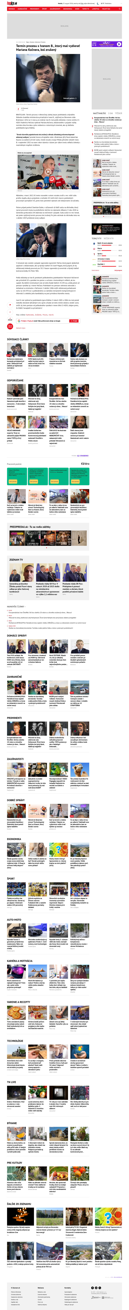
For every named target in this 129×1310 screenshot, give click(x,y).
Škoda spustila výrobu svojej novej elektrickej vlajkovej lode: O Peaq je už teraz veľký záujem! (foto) (16, 863)
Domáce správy (17, 635)
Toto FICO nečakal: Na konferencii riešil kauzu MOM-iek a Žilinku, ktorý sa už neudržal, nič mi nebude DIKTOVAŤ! (16, 659)
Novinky (51, 948)
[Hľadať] (119, 9)
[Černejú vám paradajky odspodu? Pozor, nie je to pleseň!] (79, 1173)
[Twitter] (99, 1288)
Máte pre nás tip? (69, 1305)
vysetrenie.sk (31, 790)
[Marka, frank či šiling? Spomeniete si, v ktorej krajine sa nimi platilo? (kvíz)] (58, 850)
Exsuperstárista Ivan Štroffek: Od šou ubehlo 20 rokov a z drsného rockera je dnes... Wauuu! (40, 612)
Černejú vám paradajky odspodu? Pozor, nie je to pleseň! (79, 1184)
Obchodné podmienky (44, 1297)
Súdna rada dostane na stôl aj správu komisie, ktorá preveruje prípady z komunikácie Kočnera (79, 362)
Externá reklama (42, 1294)
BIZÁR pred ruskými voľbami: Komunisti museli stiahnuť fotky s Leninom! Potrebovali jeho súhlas (57, 701)
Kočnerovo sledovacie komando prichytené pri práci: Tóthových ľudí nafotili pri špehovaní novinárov (15, 363)
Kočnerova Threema (40, 42)
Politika (51, 366)
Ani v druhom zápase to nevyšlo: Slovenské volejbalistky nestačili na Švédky (79, 901)
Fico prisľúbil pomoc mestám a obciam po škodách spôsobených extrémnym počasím (78, 658)
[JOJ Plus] (94, 265)
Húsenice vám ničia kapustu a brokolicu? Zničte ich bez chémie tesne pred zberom (15, 1185)
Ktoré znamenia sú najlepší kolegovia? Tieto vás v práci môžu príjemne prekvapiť (16, 984)
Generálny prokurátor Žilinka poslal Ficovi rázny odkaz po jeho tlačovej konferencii (20, 587)
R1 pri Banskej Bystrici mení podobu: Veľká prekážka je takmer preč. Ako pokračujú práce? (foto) (79, 863)
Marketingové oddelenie (71, 1302)
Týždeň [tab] (118, 113)
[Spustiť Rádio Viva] (106, 43)
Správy (11, 594)
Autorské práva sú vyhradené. (99, 1293)
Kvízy (77, 9)
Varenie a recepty (18, 1002)
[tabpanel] (107, 136)
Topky (27, 42)
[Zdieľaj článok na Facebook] (10, 312)
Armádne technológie (12, 1070)
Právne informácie (16, 1292)
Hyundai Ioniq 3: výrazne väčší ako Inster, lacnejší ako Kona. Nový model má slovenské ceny (58, 942)
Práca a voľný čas (32, 989)
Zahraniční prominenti (76, 746)
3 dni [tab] (110, 113)
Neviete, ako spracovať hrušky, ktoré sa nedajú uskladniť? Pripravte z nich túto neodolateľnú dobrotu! (57, 1187)
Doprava (72, 948)
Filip (82, 3)
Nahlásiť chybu (20, 328)
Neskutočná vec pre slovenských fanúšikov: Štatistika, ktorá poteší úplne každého (78, 508)
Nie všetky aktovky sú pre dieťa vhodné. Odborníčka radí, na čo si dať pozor (79, 1104)
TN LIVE (11, 1082)
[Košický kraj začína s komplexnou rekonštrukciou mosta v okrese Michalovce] (79, 930)
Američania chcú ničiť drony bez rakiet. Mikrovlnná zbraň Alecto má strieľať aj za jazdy (16, 1064)
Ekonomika (67, 9)
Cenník (40, 1299)
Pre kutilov (14, 1162)
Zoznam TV (16, 559)
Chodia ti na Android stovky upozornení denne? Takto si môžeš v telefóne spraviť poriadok (79, 1064)
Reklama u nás (42, 1292)
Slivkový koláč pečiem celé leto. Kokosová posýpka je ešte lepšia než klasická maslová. (36, 1025)
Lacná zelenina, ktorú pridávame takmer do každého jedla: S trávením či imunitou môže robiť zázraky (36, 1106)
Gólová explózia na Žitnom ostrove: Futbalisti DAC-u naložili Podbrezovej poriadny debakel (37, 902)
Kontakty (67, 1288)
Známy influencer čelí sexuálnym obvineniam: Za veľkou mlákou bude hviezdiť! (79, 740)
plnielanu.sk (52, 829)
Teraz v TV (96, 238)
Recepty (51, 1194)
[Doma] (94, 259)
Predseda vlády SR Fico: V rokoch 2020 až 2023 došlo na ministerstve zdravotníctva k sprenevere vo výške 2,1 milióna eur (47, 589)
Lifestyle (95, 9)
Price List (40, 1302)
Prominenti (34, 9)
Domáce (12, 9)
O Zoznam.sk (15, 1288)
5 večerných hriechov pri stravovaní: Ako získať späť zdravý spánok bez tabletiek (79, 1025)
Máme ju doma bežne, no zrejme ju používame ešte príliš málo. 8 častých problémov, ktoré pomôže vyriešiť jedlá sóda (16, 1147)
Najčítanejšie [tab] (99, 113)
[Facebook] (92, 1288)
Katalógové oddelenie (70, 1299)
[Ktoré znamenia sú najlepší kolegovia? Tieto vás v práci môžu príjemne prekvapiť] (16, 972)
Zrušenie (38, 315)
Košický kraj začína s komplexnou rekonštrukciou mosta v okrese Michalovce (78, 942)
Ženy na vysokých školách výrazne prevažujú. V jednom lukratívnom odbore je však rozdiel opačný (79, 985)
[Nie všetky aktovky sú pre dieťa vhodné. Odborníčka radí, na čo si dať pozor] (79, 1093)
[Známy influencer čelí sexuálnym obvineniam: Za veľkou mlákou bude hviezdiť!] (79, 729)
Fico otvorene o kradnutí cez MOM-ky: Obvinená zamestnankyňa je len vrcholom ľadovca (37, 658)
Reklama (41, 1288)
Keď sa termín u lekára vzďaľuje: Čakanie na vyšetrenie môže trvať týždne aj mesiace (15, 508)
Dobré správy (16, 800)
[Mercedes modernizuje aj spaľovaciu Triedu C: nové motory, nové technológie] (37, 930)
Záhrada (72, 1189)
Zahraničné (22, 9)
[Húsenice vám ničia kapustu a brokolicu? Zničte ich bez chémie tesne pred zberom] (16, 1173)
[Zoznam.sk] (96, 1298)
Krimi (29, 368)
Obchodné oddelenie (70, 1297)
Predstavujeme (11, 951)
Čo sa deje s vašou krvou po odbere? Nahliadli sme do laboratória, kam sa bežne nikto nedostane (58, 508)
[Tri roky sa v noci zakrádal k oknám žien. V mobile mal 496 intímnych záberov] (58, 1093)
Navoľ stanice (95, 270)
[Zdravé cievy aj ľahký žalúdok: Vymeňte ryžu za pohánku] (58, 1013)
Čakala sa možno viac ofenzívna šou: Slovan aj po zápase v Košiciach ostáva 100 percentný (15, 901)
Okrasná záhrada (32, 1189)
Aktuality (72, 992)
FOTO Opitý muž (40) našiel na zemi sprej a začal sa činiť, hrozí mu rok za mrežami (36, 362)
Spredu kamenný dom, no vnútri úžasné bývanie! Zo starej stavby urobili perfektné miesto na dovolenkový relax (58, 1147)
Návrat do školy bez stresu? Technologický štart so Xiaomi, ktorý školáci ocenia (36, 508)
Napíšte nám (14, 1302)
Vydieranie (30, 315)
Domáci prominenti (12, 746)
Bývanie (12, 1123)
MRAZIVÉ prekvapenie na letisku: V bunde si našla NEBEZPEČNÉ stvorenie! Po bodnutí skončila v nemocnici (16, 783)
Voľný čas (106, 9)
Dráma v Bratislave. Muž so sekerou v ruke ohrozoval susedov (15, 1104)
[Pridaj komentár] (10, 305)
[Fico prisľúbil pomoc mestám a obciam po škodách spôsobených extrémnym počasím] (79, 646)
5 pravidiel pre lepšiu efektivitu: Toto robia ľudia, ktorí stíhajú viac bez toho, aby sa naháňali (58, 984)
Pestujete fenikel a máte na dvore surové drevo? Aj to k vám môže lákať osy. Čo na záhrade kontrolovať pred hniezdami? (79, 1147)
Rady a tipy (52, 1028)
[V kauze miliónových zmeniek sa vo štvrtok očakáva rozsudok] (58, 350)
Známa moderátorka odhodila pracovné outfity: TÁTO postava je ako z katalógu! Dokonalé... (58, 742)
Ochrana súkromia (16, 1294)
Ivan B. (51, 315)
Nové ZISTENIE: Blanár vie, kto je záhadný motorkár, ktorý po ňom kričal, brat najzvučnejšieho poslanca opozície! (58, 659)
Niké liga (9, 907)
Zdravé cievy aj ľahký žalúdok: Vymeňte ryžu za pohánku (58, 1024)
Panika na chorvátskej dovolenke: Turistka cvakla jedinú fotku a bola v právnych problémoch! (41, 628)
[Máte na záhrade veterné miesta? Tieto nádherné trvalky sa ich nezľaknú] (37, 1173)
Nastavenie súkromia (16, 1297)
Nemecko (51, 909)
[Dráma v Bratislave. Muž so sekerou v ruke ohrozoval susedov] (16, 1093)
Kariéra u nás (14, 1299)
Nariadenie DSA (15, 1305)
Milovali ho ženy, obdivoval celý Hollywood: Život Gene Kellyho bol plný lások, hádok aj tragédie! (42, 618)
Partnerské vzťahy (107, 225)
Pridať (75, 321)
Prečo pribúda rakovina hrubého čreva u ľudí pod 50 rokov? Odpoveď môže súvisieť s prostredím (58, 1065)
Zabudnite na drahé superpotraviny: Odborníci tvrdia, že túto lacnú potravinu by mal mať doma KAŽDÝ (37, 783)
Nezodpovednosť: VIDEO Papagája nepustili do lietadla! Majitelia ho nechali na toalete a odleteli (58, 783)
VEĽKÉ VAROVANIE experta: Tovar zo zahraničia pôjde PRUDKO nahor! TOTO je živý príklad (111, 310)
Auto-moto (14, 919)
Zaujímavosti (55, 9)
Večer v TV (108, 238)
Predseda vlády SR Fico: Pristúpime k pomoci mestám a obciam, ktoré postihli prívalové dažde (73, 587)
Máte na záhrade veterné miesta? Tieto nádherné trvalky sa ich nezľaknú (37, 1184)
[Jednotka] (94, 254)
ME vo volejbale (74, 907)
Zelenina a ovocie (11, 1191)
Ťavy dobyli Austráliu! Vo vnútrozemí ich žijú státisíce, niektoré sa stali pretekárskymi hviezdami (79, 782)
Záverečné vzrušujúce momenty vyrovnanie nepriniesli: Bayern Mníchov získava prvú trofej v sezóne (57, 902)
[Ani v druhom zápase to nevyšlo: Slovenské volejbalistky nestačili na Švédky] (79, 889)
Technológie (15, 1041)
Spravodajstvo (68, 1292)
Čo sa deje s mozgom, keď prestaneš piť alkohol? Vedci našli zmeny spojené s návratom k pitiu (36, 1065)
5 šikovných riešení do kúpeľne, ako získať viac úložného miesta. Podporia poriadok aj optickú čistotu (36, 1147)
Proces (45, 315)
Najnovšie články (16, 606)
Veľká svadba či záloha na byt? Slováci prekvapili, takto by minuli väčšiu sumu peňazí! (37, 862)
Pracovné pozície (14, 464)
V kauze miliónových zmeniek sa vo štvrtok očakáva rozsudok (57, 361)
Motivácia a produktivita (55, 989)
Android (72, 1070)
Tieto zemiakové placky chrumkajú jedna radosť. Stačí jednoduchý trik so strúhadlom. (15, 1025)
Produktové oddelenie (70, 1294)
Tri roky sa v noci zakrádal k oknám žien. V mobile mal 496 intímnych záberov (58, 1105)
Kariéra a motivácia (19, 961)
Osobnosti (30, 749)
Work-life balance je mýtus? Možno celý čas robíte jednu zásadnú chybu (36, 984)
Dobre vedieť (10, 514)
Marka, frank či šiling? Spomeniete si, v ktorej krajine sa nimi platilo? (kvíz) (57, 862)
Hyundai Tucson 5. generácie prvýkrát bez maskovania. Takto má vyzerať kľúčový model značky (15, 944)
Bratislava (73, 664)
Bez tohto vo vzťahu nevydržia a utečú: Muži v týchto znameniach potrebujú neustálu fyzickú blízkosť (111, 230)
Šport (44, 9)
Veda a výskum (32, 1072)
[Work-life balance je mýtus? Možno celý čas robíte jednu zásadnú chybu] (37, 972)
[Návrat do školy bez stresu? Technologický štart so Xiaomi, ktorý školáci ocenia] (37, 811)
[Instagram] (96, 1288)
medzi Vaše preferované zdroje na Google (40, 321)
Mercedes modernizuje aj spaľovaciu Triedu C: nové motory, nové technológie (37, 941)
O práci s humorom (12, 989)
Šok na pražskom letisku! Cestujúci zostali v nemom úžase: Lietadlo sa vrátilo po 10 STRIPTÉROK (79, 701)
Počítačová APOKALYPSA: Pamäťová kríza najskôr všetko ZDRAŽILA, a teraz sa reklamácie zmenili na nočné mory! (47, 623)
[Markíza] (94, 244)
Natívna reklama (42, 1305)
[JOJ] (94, 249)
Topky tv (85, 9)
